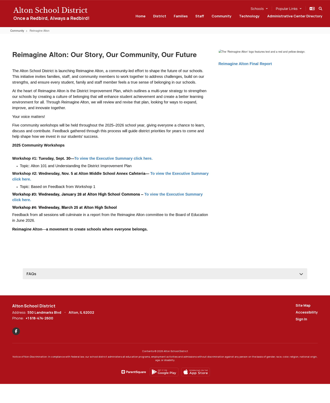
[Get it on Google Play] (164, 372)
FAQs (31, 273)
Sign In (301, 319)
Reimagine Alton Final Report (245, 64)
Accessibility (307, 312)
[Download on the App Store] (195, 372)
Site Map (303, 305)
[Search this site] (320, 8)
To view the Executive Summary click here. (113, 158)
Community (17, 30)
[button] (259, 8)
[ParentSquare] (133, 372)
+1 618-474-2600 (39, 318)
